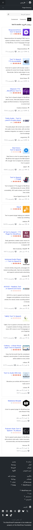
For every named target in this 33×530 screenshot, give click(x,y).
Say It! (19, 207)
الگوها (14, 470)
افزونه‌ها (13, 467)
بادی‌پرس (27, 499)
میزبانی (29, 467)
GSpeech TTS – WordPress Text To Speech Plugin (14, 90)
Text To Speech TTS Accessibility (15, 60)
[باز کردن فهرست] (2, 2)
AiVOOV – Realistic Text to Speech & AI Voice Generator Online (12, 288)
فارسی (25, 507)
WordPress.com (25, 490)
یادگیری (29, 476)
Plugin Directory (26, 7)
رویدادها (13, 479)
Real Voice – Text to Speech (15, 149)
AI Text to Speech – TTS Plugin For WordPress (12, 233)
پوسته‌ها (13, 465)
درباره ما (28, 461)
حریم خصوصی (27, 470)
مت (29, 493)
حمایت (13, 482)
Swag (13, 485)
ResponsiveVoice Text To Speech (15, 31)
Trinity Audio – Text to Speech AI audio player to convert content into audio (12, 119)
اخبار (30, 465)
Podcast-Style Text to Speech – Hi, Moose (13, 429)
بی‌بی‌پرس (27, 496)
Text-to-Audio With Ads (12, 373)
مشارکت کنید (12, 476)
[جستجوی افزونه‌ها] (8, 14)
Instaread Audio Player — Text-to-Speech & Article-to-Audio (13, 260)
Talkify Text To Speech (12, 316)
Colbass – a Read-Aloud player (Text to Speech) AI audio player (12, 347)
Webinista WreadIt (14, 401)
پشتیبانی (29, 479)
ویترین (14, 461)
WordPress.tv (26, 485)
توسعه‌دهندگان (27, 482)
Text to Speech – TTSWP (15, 178)
